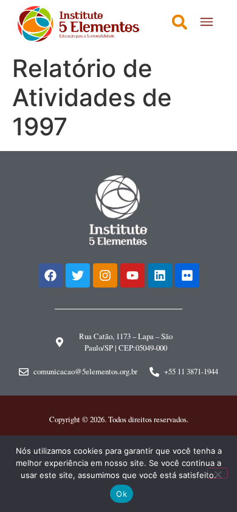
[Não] (217, 473)
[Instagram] (105, 275)
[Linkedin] (160, 275)
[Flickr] (187, 275)
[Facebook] (50, 275)
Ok (121, 494)
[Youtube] (132, 275)
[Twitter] (78, 275)
